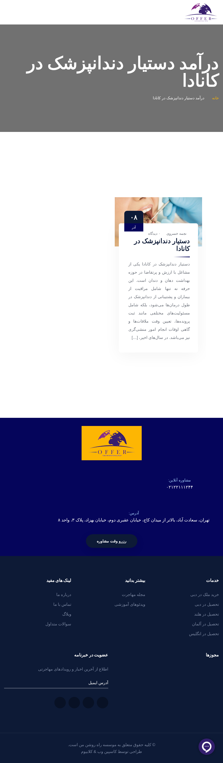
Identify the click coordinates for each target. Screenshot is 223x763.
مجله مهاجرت (133, 594)
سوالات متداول (58, 624)
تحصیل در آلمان (205, 624)
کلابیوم (86, 751)
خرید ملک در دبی (204, 594)
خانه (215, 98)
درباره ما (63, 594)
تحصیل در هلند (206, 614)
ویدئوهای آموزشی (129, 604)
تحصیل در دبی (207, 604)
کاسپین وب (107, 751)
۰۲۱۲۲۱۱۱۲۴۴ (179, 487)
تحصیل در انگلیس (204, 633)
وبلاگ (66, 614)
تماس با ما (62, 604)
